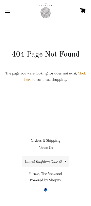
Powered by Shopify (45, 180)
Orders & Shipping (45, 140)
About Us (45, 147)
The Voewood (51, 173)
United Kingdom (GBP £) (43, 161)
